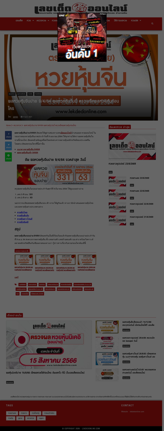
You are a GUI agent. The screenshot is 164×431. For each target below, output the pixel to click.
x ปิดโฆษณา (102, 14)
